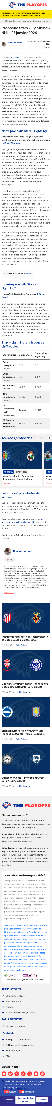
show (27, 274)
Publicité (9, 1007)
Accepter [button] (42, 1100)
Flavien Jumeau (15, 42)
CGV (7, 1056)
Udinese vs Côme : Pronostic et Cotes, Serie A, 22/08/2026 (23, 779)
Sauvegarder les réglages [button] (25, 1099)
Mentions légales (13, 1050)
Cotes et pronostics (15, 1026)
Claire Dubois (21, 645)
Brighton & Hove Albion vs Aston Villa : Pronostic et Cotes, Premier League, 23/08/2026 (23, 733)
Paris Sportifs (12, 1019)
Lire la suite (9, 593)
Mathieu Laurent (23, 692)
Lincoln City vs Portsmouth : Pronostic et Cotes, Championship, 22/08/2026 (25, 685)
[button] (49, 438)
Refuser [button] (9, 1100)
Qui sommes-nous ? (15, 995)
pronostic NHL (17, 57)
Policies (8, 1032)
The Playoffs (11, 989)
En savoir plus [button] (10, 1088)
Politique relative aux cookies (19, 1045)
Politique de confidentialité (18, 1039)
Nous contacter (13, 1001)
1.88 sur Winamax (11, 143)
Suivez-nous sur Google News (20, 1012)
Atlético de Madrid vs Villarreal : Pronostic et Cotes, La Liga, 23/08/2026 (25, 638)
